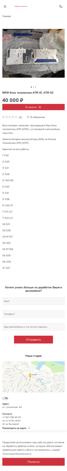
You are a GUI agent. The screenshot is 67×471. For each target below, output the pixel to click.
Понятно (33, 462)
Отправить (33, 339)
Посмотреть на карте (14, 428)
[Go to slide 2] (33, 87)
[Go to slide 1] (31, 87)
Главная (6, 16)
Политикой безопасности (16, 453)
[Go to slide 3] (35, 87)
